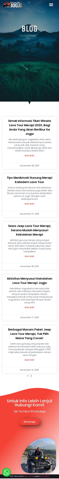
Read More (29, 155)
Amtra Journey (29, 476)
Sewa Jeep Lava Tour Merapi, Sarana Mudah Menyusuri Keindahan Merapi (29, 230)
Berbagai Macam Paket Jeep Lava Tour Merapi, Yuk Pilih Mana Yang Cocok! (29, 333)
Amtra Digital (44, 476)
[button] (51, 4)
